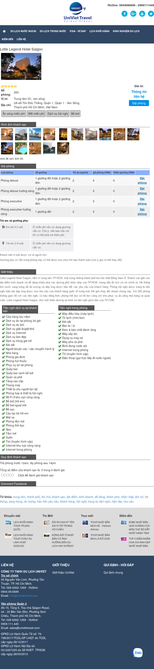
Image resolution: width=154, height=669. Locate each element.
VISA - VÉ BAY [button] (78, 31)
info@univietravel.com (24, 596)
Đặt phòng (139, 103)
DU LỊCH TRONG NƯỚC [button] (53, 31)
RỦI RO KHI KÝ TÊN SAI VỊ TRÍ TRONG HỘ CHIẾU (63, 525)
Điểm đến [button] (7, 39)
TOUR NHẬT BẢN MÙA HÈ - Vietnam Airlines (100, 525)
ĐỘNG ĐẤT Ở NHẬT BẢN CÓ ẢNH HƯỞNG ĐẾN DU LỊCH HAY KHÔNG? (63, 540)
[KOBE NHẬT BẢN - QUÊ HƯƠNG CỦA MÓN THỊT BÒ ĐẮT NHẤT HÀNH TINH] (124, 522)
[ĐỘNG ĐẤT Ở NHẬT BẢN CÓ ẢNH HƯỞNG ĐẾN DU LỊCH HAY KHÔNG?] (47, 535)
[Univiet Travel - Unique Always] (77, 12)
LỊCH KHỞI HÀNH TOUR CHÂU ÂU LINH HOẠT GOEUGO (23, 540)
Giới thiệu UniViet (63, 572)
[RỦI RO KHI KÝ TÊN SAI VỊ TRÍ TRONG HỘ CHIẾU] (47, 522)
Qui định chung (113, 572)
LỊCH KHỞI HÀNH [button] (99, 31)
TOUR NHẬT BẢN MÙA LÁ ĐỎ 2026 (100, 536)
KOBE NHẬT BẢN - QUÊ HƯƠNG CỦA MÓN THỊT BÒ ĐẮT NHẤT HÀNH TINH (139, 527)
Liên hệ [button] (21, 39)
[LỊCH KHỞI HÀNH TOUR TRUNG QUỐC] (8, 522)
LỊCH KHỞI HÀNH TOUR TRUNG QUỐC (23, 525)
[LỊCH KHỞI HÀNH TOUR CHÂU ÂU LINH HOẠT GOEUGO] (8, 535)
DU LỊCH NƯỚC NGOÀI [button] (23, 31)
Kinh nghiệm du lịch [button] (126, 31)
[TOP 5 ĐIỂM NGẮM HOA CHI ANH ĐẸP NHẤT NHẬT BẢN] (124, 538)
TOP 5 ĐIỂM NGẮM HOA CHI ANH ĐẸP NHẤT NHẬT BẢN (139, 542)
